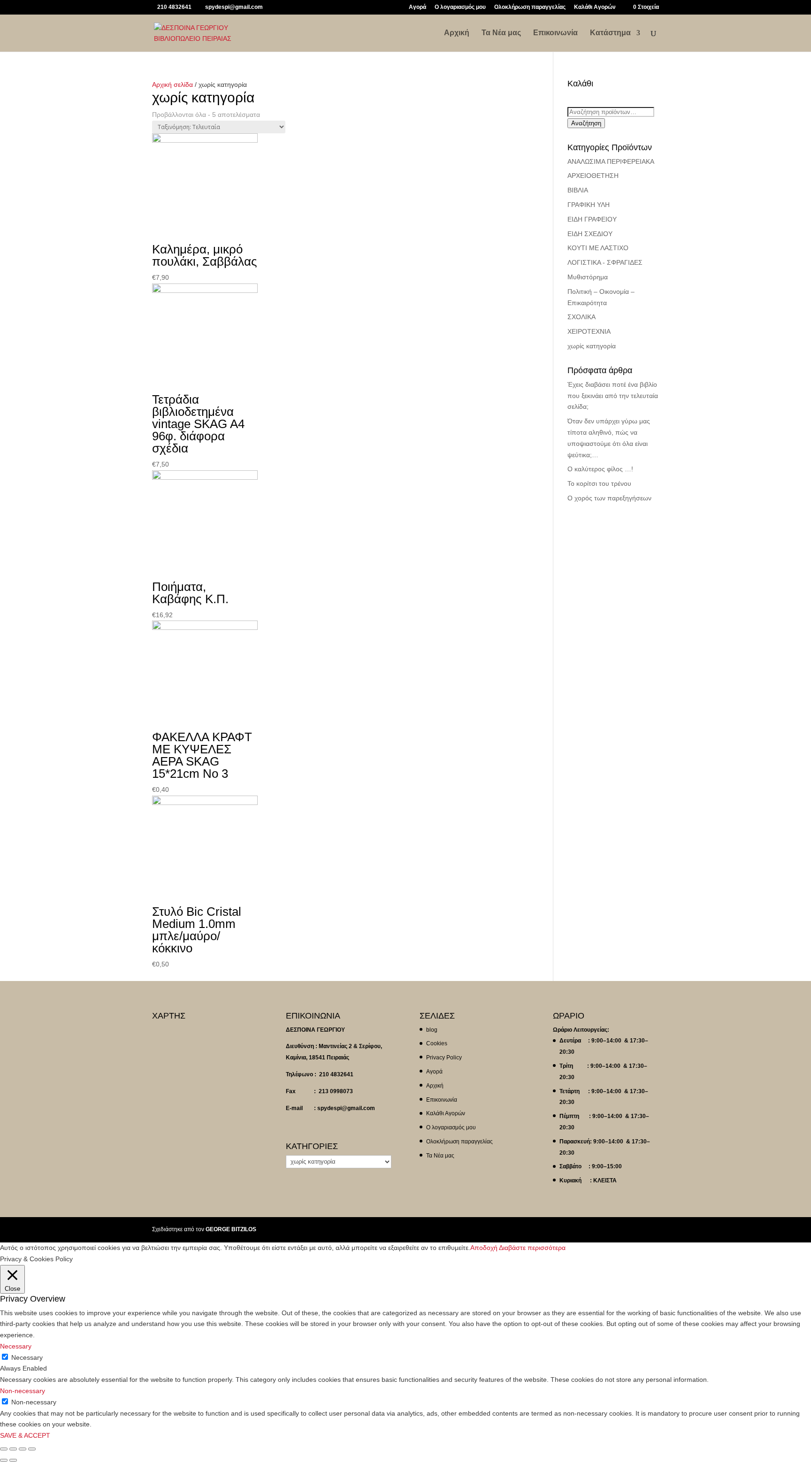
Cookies (436, 1043)
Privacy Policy (444, 1057)
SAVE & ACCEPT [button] (25, 1435)
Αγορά (417, 7)
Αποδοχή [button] (483, 1247)
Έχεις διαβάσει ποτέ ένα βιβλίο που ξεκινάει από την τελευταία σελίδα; (612, 396)
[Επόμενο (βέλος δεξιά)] (13, 1460)
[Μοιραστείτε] (13, 1449)
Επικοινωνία (555, 33)
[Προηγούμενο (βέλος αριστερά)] (4, 1460)
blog (431, 1030)
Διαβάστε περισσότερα (532, 1247)
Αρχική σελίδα (172, 84)
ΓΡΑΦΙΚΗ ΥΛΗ (588, 204)
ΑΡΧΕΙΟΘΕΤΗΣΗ (593, 175)
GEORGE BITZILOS (231, 1229)
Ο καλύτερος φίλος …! (600, 469)
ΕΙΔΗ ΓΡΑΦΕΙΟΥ (592, 219)
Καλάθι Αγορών (595, 7)
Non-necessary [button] (22, 1391)
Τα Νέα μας (501, 33)
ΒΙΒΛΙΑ (577, 190)
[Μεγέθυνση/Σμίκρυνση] (32, 1449)
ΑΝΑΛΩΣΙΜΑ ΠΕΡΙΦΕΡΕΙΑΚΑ (610, 161)
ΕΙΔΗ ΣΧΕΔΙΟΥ (589, 234)
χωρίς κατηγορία (591, 346)
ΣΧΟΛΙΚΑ (581, 317)
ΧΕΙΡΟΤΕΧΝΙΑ (589, 331)
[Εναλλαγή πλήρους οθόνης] (22, 1449)
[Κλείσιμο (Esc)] (4, 1449)
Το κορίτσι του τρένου (599, 483)
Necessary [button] (15, 1346)
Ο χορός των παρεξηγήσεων (609, 498)
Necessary (27, 1357)
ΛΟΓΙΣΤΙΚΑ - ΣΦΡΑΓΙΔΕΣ (605, 262)
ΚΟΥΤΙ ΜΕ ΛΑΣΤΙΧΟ (597, 248)
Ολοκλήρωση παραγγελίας (530, 7)
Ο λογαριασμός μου (460, 7)
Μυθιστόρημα (587, 277)
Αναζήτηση (586, 123)
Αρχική (456, 33)
